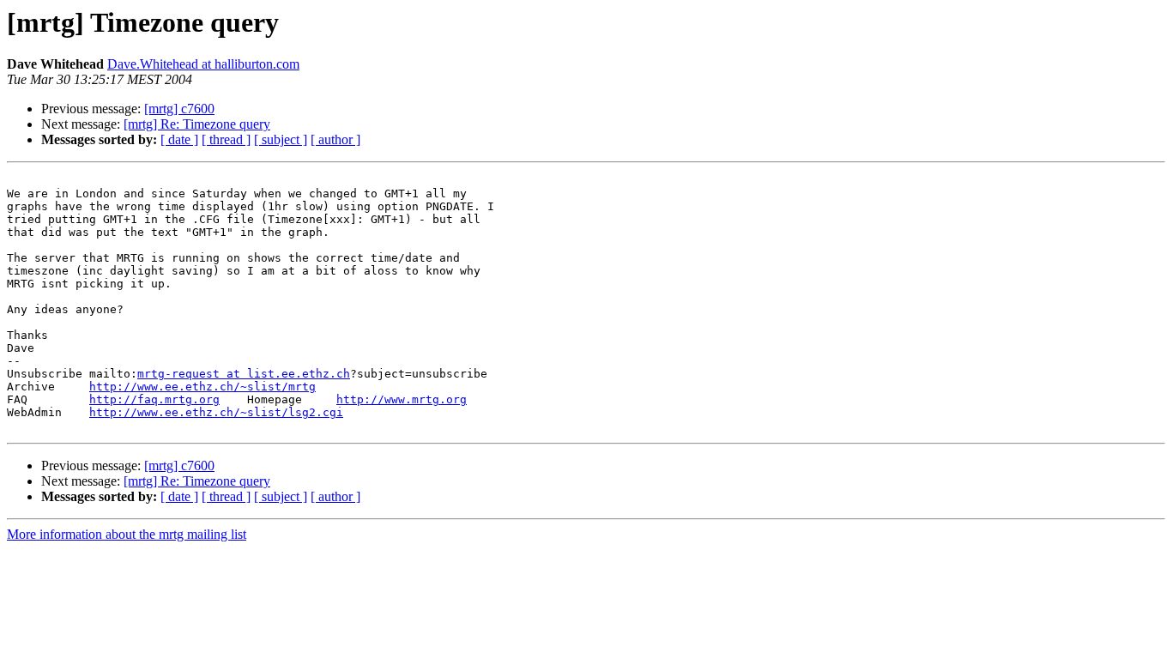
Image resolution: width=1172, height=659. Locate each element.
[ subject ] (280, 139)
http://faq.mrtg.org (154, 399)
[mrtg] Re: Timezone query (197, 124)
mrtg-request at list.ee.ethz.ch (243, 373)
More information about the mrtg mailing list (126, 534)
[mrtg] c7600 (179, 108)
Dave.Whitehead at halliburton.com (203, 64)
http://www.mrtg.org (401, 399)
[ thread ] (226, 139)
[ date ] (179, 139)
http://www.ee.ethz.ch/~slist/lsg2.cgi (216, 412)
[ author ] (335, 139)
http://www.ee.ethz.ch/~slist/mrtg (202, 386)
